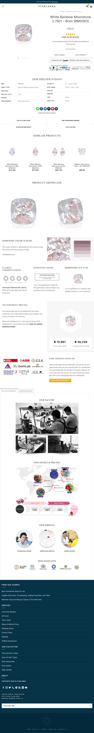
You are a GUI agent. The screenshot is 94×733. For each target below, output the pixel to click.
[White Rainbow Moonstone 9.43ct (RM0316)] (58, 151)
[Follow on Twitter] (10, 688)
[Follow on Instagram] (7, 688)
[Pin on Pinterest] (52, 109)
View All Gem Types (9, 657)
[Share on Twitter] (45, 109)
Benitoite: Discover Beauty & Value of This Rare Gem (22, 600)
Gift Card (5, 616)
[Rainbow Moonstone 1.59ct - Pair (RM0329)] (81, 151)
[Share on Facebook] (41, 109)
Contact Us (62, 729)
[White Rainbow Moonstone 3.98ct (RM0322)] (12, 151)
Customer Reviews (9, 612)
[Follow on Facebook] (3, 688)
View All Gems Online (10, 653)
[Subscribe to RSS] (19, 688)
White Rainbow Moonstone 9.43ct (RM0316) (58, 166)
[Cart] (91, 6)
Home (62, 11)
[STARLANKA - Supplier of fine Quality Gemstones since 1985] (47, 6)
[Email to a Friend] (49, 109)
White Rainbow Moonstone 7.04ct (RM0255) (35, 166)
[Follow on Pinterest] (16, 688)
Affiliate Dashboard (9, 641)
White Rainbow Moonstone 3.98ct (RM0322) (12, 166)
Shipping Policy (8, 628)
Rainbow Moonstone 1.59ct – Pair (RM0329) (82, 165)
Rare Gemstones (8, 661)
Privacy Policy (7, 632)
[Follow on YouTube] (26, 688)
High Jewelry (7, 670)
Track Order (6, 620)
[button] (2, 33)
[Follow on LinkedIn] (23, 688)
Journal (44, 729)
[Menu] (3, 6)
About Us (36, 729)
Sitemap (5, 637)
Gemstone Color (12, 240)
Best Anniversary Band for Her (13, 591)
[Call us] (13, 688)
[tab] (9, 391)
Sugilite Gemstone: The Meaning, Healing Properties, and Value (26, 595)
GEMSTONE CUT (73, 267)
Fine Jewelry (6, 666)
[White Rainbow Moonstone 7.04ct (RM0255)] (35, 151)
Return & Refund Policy (10, 624)
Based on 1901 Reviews (70, 37)
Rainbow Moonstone (73, 11)
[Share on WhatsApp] (37, 109)
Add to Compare (59, 55)
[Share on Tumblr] (56, 109)
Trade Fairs (52, 729)
